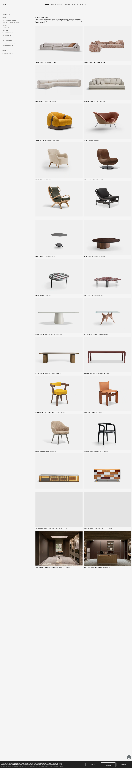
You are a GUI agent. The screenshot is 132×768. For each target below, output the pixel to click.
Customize (123, 764)
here (22, 766)
